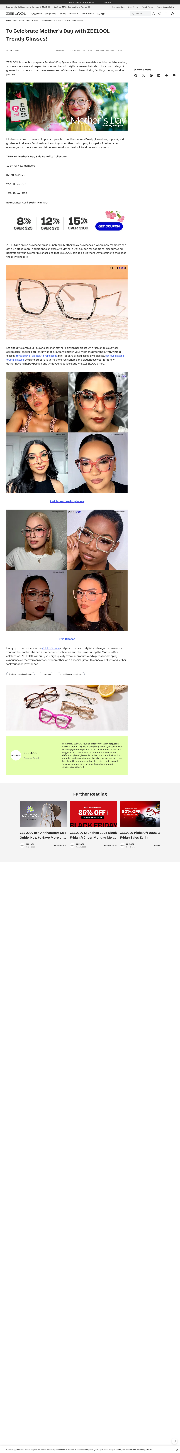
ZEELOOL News (12, 50)
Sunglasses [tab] (50, 13)
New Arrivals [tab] (87, 13)
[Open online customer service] (174, 1441)
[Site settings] (171, 14)
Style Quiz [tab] (101, 13)
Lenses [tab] (62, 13)
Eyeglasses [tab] (36, 13)
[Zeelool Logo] (16, 14)
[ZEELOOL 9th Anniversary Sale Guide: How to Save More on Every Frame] (43, 814)
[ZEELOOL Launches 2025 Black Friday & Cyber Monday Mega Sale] (93, 814)
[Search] (133, 13)
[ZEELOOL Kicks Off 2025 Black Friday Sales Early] (143, 814)
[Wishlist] (159, 13)
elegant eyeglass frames (21, 674)
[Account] (153, 13)
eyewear (47, 674)
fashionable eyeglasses (72, 674)
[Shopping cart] (164, 14)
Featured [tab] (73, 13)
